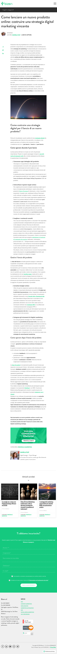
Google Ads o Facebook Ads (36, 296)
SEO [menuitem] (22, 601)
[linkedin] (3, 53)
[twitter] (3, 50)
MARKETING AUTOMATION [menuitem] (27, 608)
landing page (28, 274)
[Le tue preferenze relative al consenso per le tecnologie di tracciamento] (49, 651)
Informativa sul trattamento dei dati (38, 580)
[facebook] (3, 47)
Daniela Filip (16, 35)
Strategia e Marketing (25, 447)
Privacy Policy (53, 647)
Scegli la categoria (8, 10)
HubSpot (27, 388)
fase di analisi (16, 365)
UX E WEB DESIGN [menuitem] (25, 614)
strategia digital (40, 138)
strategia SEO (31, 304)
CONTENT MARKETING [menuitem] (26, 604)
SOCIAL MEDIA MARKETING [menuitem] (27, 612)
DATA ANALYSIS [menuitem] (24, 606)
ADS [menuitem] (22, 610)
